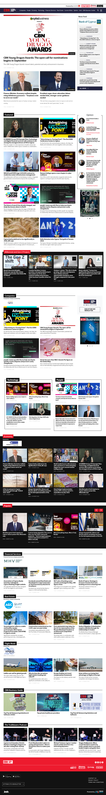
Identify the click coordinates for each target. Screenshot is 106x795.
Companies (89, 36)
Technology (89, 52)
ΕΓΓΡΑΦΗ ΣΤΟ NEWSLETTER (12, 784)
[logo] (10, 10)
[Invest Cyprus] (10, 303)
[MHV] (13, 562)
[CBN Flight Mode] (9, 653)
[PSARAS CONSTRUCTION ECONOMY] (12, 444)
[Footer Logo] (8, 762)
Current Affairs (91, 43)
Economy (89, 27)
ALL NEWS (83, 88)
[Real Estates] (13, 606)
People (88, 60)
